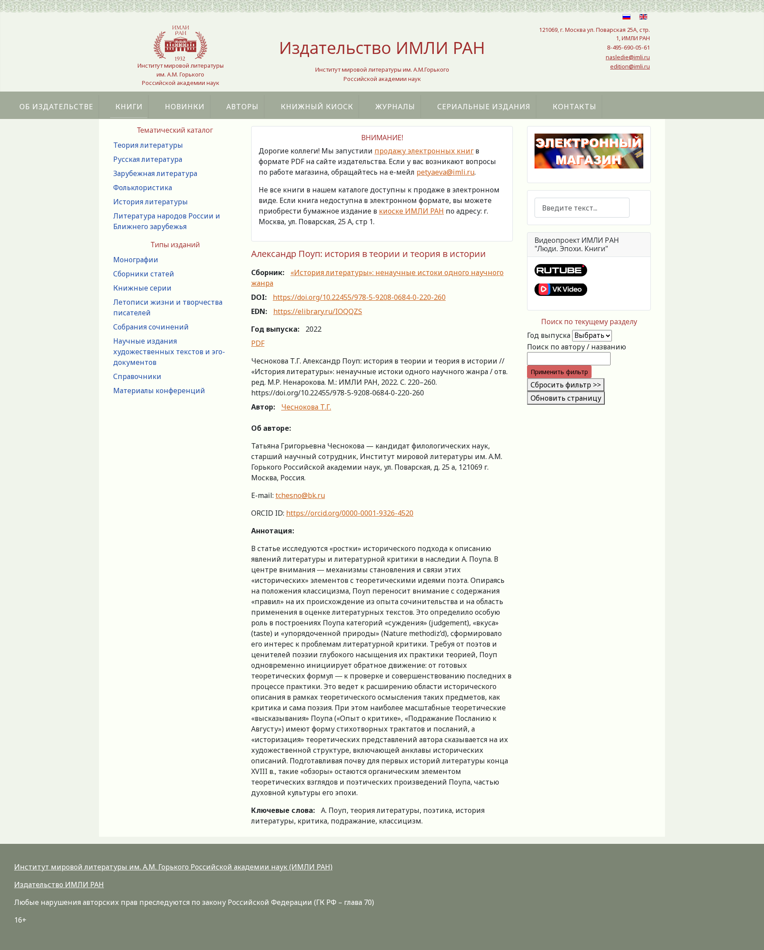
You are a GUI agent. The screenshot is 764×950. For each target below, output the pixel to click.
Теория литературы (148, 145)
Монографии (135, 259)
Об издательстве (56, 106)
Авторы (242, 106)
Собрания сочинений (151, 327)
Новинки (185, 106)
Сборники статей (143, 274)
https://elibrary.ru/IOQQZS (317, 311)
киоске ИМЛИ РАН (411, 211)
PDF (257, 343)
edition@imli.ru (630, 66)
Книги (129, 106)
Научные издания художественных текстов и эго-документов (169, 351)
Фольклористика (142, 187)
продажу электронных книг (424, 151)
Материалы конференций (159, 390)
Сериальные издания (484, 106)
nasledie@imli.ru (628, 57)
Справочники (137, 376)
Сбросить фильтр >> (566, 385)
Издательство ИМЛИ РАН (59, 884)
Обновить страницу (566, 398)
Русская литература (147, 159)
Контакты (574, 106)
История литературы (150, 202)
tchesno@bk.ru (300, 495)
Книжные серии (142, 288)
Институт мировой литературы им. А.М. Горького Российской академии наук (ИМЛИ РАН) (173, 867)
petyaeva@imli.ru (445, 172)
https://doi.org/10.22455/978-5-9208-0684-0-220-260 (359, 297)
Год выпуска (548, 335)
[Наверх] (748, 933)
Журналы (395, 106)
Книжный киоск (317, 106)
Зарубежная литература (155, 173)
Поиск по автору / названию (576, 347)
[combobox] (582, 208)
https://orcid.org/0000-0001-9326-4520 (349, 513)
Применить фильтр (559, 372)
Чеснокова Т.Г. (306, 407)
